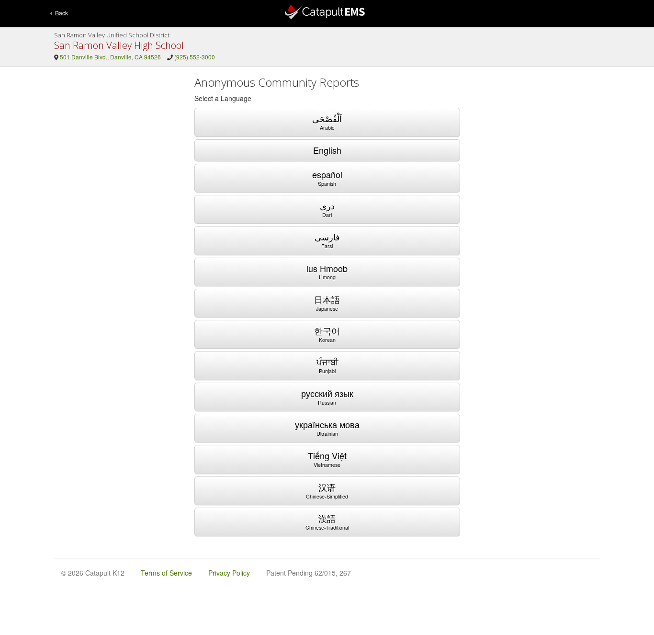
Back (60, 13)
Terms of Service (166, 573)
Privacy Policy (229, 573)
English (327, 150)
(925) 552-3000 (194, 57)
